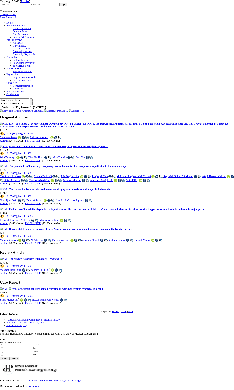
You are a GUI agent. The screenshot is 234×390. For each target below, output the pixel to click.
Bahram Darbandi (43, 176)
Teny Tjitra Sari (8, 200)
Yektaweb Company (16, 325)
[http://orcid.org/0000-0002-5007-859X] (115, 180)
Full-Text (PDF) (33, 140)
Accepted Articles (22, 48)
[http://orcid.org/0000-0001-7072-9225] (61, 220)
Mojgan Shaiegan (9, 240)
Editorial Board (20, 31)
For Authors (12, 57)
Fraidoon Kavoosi (39, 137)
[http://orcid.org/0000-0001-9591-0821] (140, 180)
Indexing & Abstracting (24, 37)
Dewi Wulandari (34, 200)
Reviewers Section (22, 71)
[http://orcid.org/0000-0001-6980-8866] (228, 176)
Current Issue (19, 45)
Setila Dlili (131, 180)
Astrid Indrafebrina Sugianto (70, 200)
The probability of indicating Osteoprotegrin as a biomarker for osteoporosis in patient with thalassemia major (68, 166)
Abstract (4, 140)
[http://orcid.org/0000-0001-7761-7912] (52, 137)
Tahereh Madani (142, 240)
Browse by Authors (22, 51)
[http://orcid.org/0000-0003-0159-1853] (152, 240)
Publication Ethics (15, 91)
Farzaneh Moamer (72, 180)
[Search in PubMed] (27, 137)
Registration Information (25, 77)
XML (124, 311)
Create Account (8, 14)
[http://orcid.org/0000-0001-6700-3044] (23, 176)
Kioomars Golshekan (39, 180)
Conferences (12, 94)
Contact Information (23, 85)
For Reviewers (13, 68)
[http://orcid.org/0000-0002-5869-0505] (18, 157)
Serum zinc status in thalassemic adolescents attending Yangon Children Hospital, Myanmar (58, 146)
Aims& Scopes (20, 34)
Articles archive (14, 40)
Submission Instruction (24, 62)
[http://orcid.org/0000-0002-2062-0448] (21, 300)
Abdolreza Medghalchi (101, 180)
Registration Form (22, 80)
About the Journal (22, 28)
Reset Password (8, 17)
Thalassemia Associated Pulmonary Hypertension (35, 259)
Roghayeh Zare (100, 176)
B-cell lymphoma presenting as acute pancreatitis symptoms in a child (65, 288)
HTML (115, 311)
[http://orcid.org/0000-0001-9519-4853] (72, 240)
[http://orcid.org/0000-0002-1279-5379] (81, 176)
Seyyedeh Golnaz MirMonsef (178, 176)
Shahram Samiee (116, 240)
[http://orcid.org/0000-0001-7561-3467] (52, 270)
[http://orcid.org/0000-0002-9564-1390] (19, 240)
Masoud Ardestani (48, 220)
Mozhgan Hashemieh (10, 269)
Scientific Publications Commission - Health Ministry (33, 319)
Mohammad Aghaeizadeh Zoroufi (134, 176)
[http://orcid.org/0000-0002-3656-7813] (45, 200)
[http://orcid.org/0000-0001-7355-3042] (52, 180)
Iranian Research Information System (25, 322)
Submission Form (21, 65)
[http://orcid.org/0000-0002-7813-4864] (19, 137)
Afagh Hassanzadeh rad (214, 176)
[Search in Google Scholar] (23, 137)
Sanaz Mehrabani (9, 299)
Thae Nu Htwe (36, 157)
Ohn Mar (80, 157)
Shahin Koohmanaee (10, 176)
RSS (130, 311)
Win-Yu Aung (7, 157)
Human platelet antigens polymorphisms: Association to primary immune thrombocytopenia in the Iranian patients (70, 229)
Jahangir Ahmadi (90, 240)
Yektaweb (34, 386)
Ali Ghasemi (36, 240)
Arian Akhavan (12, 180)
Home (9, 22)
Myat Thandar (60, 157)
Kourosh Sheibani (39, 269)
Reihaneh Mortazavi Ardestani (15, 220)
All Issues (18, 42)
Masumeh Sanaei (8, 137)
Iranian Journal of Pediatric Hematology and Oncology (53, 380)
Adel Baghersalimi (70, 176)
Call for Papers (20, 60)
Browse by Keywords (24, 54)
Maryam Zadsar (60, 240)
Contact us (11, 83)
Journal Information (16, 25)
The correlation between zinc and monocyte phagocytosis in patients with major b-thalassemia (59, 189)
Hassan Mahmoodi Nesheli (45, 299)
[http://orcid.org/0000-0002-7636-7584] (153, 176)
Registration (12, 74)
